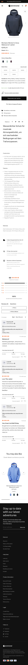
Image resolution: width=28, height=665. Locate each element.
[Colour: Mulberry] (11, 60)
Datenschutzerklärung (8, 614)
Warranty (5, 596)
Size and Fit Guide (7, 581)
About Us (5, 541)
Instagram (7, 631)
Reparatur (5, 566)
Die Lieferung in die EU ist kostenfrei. (14, 1)
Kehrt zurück (6, 561)
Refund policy (6, 601)
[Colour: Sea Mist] (7, 60)
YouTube (7, 634)
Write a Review (16, 312)
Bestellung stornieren (7, 568)
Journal (6, 636)
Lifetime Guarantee (7, 594)
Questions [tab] (13, 304)
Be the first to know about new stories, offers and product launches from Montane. (14, 521)
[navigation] (2, 23)
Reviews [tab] (4, 304)
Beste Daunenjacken (7, 588)
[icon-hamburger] (2, 6)
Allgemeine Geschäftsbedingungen (11, 616)
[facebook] (12, 122)
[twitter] (15, 122)
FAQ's (4, 563)
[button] (8, 53)
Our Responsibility (7, 546)
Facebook (7, 628)
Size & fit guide (24, 66)
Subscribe (22, 527)
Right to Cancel (6, 619)
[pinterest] (19, 122)
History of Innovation (7, 543)
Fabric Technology (7, 583)
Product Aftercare (7, 586)
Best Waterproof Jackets (8, 591)
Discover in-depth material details (12, 92)
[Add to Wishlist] (25, 11)
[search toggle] (22, 6)
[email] (22, 122)
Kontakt (5, 571)
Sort (13, 317)
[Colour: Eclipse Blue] (3, 60)
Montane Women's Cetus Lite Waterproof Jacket (14, 486)
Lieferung (5, 558)
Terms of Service (7, 599)
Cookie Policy (6, 611)
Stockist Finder (6, 548)
